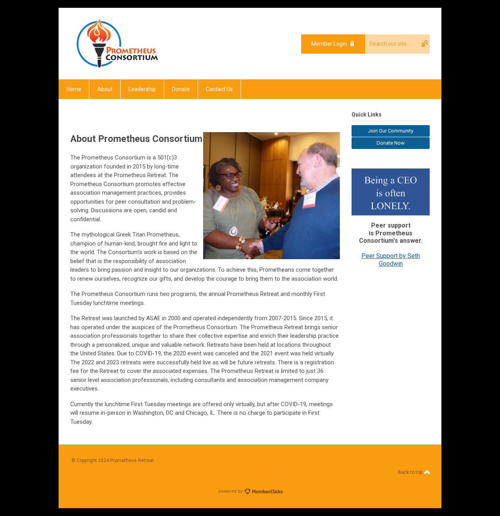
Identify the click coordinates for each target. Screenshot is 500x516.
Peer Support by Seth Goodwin (390, 259)
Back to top (410, 472)
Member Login (329, 44)
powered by (231, 491)
